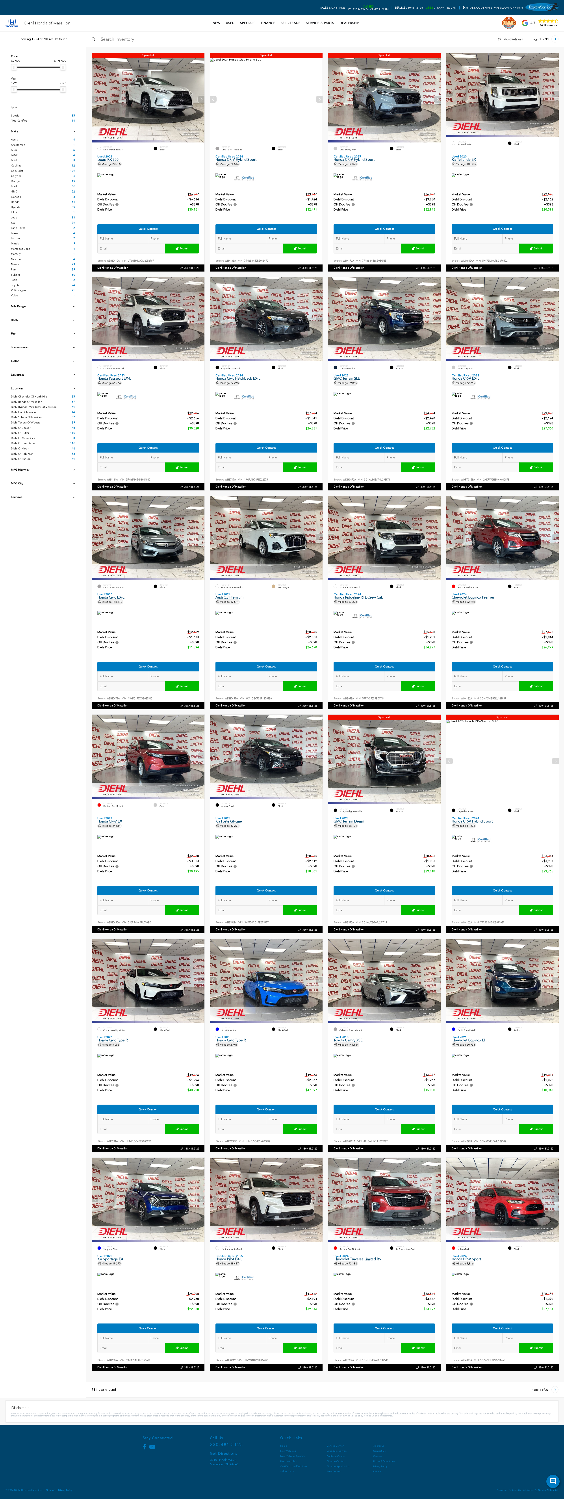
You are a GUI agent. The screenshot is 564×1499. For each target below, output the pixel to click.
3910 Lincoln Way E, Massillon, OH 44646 (494, 7)
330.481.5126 (409, 7)
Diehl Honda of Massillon (112, 267)
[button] (201, 99)
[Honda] (12, 23)
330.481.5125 (332, 7)
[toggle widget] (553, 1481)
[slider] (14, 67)
